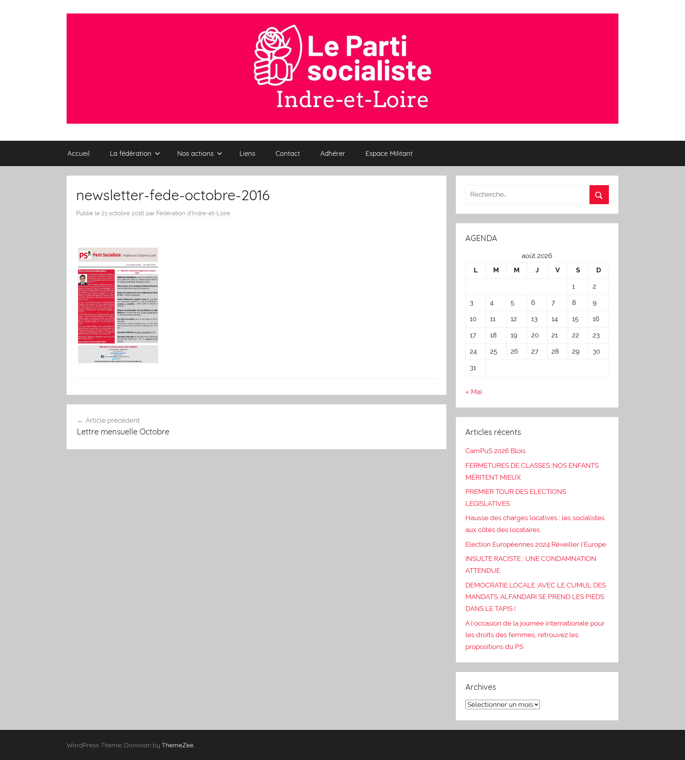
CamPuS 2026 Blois (495, 451)
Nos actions (195, 153)
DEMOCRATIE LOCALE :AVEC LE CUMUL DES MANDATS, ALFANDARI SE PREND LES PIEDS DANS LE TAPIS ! (535, 597)
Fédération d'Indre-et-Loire (193, 213)
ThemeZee (177, 745)
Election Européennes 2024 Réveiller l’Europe (535, 544)
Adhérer (332, 153)
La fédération (130, 153)
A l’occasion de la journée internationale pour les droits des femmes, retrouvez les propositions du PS (535, 635)
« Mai (473, 392)
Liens (247, 153)
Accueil (78, 153)
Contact (288, 153)
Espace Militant (389, 153)
